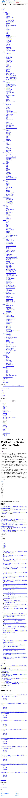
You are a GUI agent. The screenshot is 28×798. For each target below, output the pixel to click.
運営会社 (2, 795)
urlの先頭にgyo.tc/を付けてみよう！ (13, 0)
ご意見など (17, 795)
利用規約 (16, 793)
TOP (2, 792)
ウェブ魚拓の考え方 (5, 793)
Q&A (16, 792)
